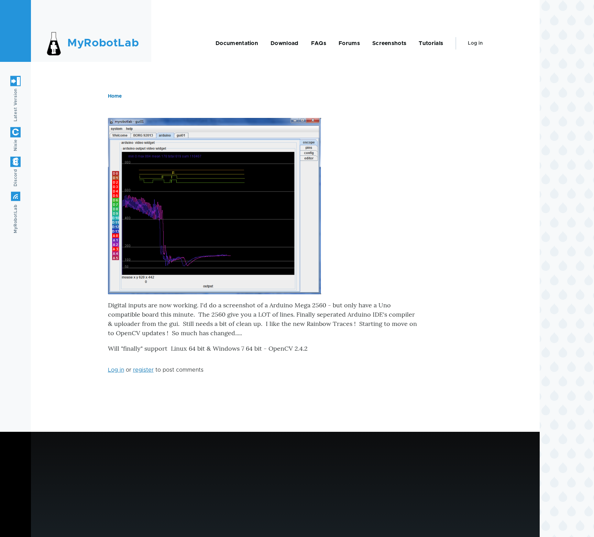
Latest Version (15, 104)
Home (115, 96)
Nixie (15, 145)
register (143, 370)
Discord (15, 177)
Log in (475, 43)
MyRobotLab (103, 43)
